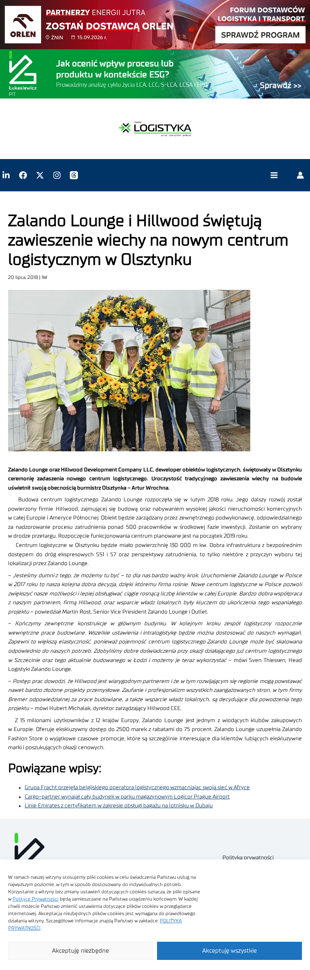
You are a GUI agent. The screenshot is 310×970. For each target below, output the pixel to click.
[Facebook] (23, 175)
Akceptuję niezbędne (80, 951)
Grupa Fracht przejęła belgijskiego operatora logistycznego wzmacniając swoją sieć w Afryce (137, 787)
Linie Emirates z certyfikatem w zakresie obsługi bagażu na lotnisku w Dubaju (119, 806)
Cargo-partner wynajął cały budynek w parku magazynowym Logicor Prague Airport (127, 797)
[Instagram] (57, 175)
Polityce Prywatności (36, 899)
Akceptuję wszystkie (229, 951)
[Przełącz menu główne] (274, 175)
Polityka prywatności (248, 858)
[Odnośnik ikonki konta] (300, 175)
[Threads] (74, 175)
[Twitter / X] (40, 175)
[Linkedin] (6, 175)
